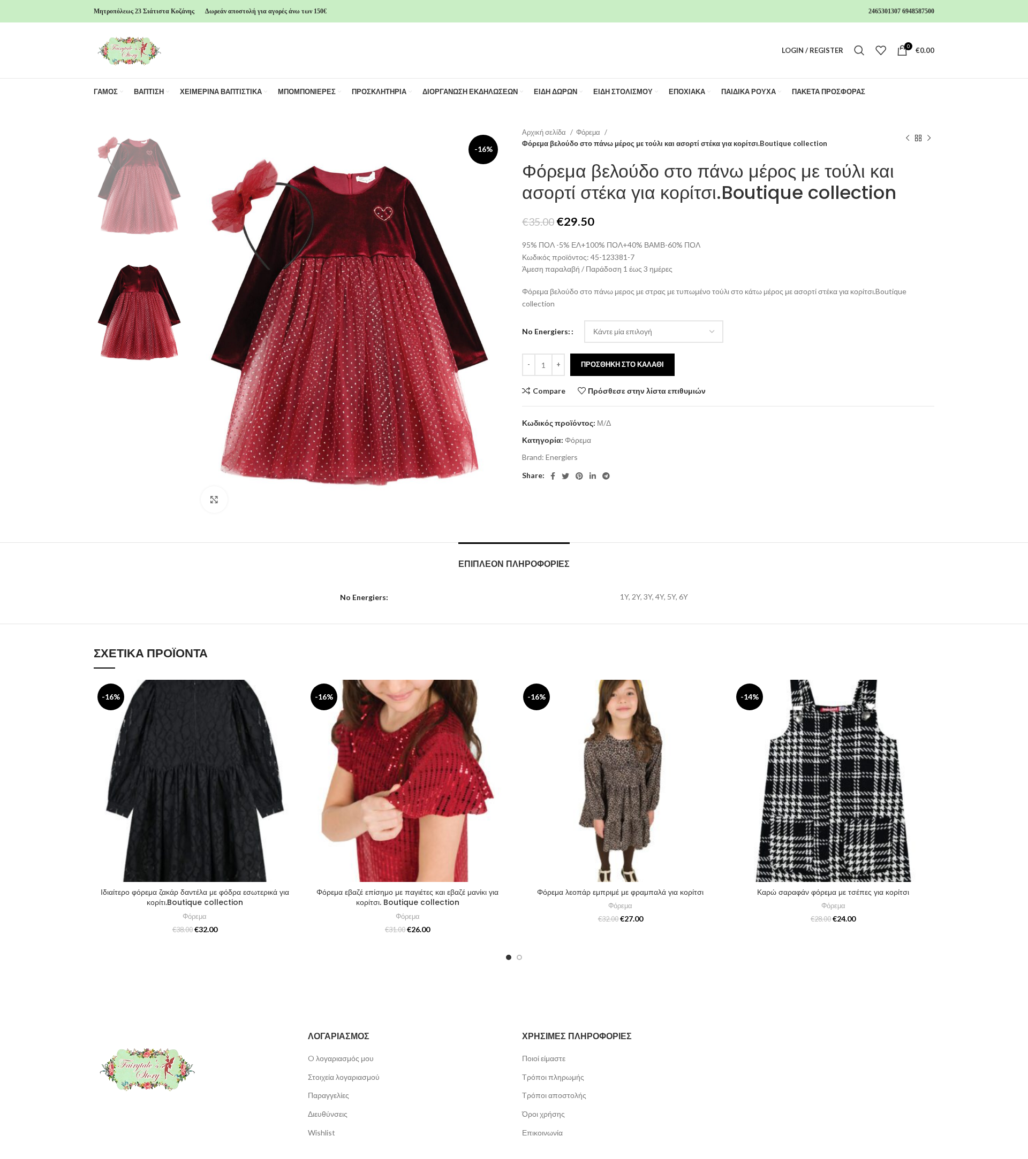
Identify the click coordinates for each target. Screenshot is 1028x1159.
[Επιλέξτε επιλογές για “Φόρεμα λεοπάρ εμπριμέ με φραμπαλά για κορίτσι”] (713, 721)
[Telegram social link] (606, 476)
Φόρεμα (589, 132)
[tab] (514, 558)
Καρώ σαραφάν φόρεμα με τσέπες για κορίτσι (833, 892)
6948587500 (918, 11)
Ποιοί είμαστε (543, 1058)
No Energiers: (546, 331)
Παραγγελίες (328, 1095)
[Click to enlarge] (214, 499)
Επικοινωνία (542, 1132)
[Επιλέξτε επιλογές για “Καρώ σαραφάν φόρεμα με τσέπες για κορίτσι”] (926, 721)
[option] (139, 186)
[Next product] (929, 138)
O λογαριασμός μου (341, 1058)
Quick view (288, 745)
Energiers (562, 457)
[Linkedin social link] (592, 476)
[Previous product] (907, 138)
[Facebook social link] (552, 476)
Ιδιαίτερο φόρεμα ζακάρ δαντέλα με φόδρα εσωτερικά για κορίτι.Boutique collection (195, 897)
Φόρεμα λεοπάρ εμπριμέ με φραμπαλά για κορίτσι (620, 892)
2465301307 (884, 11)
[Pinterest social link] (579, 476)
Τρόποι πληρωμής (553, 1076)
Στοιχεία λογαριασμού (344, 1076)
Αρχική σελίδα (545, 132)
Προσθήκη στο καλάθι (622, 364)
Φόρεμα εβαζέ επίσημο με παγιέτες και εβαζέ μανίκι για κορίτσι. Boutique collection (407, 897)
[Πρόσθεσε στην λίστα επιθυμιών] (288, 697)
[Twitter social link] (565, 476)
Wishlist (321, 1132)
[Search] (859, 50)
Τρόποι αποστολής (554, 1095)
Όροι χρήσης (543, 1113)
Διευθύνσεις (327, 1113)
